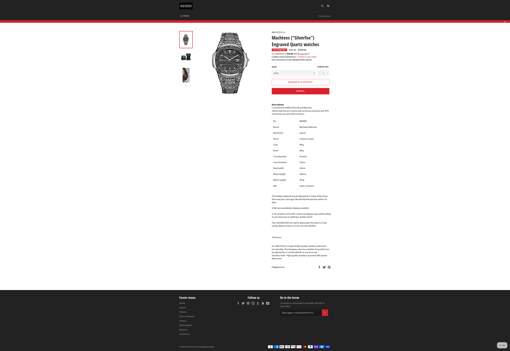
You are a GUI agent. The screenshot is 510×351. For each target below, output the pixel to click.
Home (182, 303)
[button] (301, 53)
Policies (182, 311)
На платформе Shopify (204, 347)
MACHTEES (190, 347)
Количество (322, 67)
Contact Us (184, 334)
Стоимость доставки (306, 56)
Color (274, 67)
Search (182, 307)
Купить (300, 91)
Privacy (182, 320)
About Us (183, 329)
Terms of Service (186, 316)
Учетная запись (324, 16)
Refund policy (185, 325)
